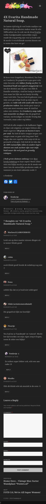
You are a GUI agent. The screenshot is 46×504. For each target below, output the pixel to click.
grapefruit (28, 211)
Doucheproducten (32, 209)
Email (7, 451)
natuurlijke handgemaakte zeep (14, 213)
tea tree (32, 213)
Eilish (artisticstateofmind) (20, 304)
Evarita (37, 32)
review (27, 213)
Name (6, 442)
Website (7, 460)
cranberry (15, 211)
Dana (10, 282)
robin (10, 257)
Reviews (6, 211)
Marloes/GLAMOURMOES (19, 232)
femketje (20, 209)
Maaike (11, 378)
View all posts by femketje (19, 201)
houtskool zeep (37, 211)
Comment (8, 413)
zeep (37, 213)
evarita (22, 211)
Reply (7, 248)
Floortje (11, 326)
